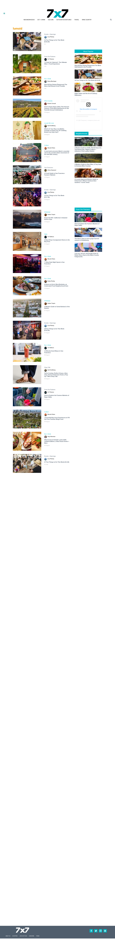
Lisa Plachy (50, 36)
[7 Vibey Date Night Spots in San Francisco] (27, 263)
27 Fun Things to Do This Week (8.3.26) (56, 462)
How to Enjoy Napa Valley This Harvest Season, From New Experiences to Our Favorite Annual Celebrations (56, 108)
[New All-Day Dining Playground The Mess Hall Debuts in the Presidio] (27, 85)
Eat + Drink (41, 19)
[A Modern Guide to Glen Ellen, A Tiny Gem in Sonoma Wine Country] (88, 158)
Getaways (47, 212)
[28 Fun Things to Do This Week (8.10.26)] (27, 330)
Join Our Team (23, 936)
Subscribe (31, 936)
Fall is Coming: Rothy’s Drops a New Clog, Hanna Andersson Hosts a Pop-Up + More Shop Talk (56, 375)
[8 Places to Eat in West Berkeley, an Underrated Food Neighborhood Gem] (27, 285)
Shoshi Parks (51, 148)
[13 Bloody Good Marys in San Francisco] (27, 352)
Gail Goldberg (51, 125)
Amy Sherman (51, 436)
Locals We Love (49, 123)
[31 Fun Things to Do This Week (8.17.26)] (27, 197)
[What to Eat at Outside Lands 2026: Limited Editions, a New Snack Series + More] (27, 441)
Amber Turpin (51, 214)
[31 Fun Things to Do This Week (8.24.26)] (27, 41)
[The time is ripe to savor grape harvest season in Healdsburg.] (88, 232)
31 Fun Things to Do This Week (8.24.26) (87, 80)
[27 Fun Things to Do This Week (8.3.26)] (27, 463)
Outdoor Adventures (63, 19)
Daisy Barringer (51, 81)
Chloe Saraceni (51, 170)
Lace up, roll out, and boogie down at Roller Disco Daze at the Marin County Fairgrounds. (87, 255)
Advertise (15, 936)
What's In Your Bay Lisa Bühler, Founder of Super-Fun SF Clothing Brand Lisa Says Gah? (55, 130)
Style (45, 234)
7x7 (77, 120)
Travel (76, 19)
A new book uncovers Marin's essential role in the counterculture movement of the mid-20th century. (56, 152)
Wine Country (87, 19)
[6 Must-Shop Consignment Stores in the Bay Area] (27, 241)
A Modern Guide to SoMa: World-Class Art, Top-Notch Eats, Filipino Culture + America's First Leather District (88, 149)
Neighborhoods (29, 19)
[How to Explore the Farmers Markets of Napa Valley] (27, 396)
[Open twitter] (95, 930)
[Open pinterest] (105, 930)
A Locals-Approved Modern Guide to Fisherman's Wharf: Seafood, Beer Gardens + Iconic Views (86, 181)
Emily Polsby (51, 281)
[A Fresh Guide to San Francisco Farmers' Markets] (27, 174)
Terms (37, 936)
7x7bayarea (83, 120)
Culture (51, 19)
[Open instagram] (100, 930)
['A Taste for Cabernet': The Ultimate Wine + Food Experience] (27, 63)
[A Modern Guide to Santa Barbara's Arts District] (27, 308)
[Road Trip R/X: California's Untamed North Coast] (27, 219)
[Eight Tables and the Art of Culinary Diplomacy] (88, 87)
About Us (8, 936)
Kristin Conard (51, 103)
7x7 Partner (50, 59)
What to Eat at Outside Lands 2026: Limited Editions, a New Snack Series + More (56, 441)
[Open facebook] (91, 930)
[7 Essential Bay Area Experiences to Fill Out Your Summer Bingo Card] (27, 419)
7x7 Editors (50, 236)
